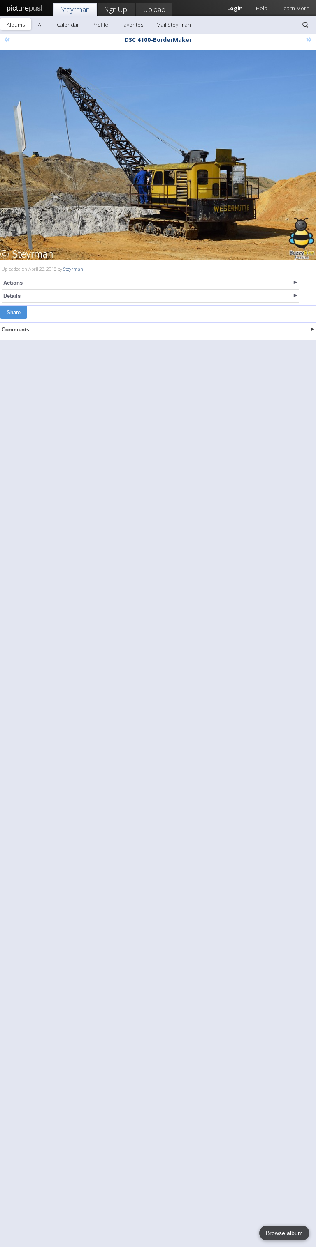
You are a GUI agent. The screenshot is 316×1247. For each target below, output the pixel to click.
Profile (100, 24)
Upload (154, 9)
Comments (15, 330)
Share (14, 312)
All (41, 24)
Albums (16, 24)
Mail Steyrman (173, 24)
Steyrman (75, 9)
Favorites (132, 24)
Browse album (284, 1233)
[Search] (305, 24)
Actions (13, 283)
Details (12, 296)
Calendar (68, 24)
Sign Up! (116, 9)
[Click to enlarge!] (158, 155)
